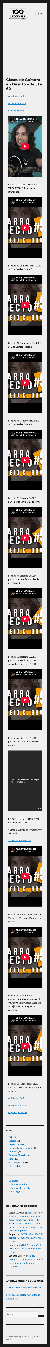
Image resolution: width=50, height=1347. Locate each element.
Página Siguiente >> (17, 110)
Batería (12, 1141)
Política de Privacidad (20, 1188)
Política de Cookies (19, 1184)
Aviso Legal (15, 1191)
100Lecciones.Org (13, 1337)
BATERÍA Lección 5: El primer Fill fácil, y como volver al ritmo (26, 1238)
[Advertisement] (25, 51)
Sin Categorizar (17, 1162)
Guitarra (13, 1151)
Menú (39, 14)
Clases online (16, 1144)
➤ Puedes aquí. (24, 1287)
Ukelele (13, 1166)
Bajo (11, 1137)
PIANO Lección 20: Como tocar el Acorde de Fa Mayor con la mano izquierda (26, 1216)
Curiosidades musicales (21, 1148)
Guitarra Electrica (18, 1155)
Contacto (13, 1181)
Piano (12, 1159)
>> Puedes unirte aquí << (19, 840)
